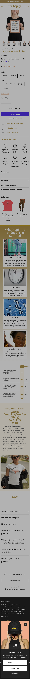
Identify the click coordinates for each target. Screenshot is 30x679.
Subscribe (15, 668)
